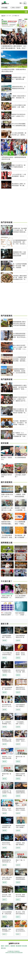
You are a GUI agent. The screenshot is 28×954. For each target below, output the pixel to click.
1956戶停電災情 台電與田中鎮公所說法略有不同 (7, 654)
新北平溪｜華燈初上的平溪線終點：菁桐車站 (20, 896)
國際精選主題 (6, 542)
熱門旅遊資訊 (6, 315)
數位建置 (24, 946)
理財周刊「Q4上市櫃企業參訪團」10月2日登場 (7, 758)
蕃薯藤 (5, 3)
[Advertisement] (14, 206)
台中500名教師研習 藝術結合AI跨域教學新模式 (7, 689)
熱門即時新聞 (6, 222)
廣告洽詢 (3, 948)
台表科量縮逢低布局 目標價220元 (20, 706)
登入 (21, 3)
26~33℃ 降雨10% (12, 15)
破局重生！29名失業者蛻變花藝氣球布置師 (6, 740)
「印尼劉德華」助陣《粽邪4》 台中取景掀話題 (20, 723)
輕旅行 (4, 899)
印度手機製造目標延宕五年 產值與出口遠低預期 (20, 637)
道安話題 (5, 443)
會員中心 (7, 946)
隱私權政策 (19, 946)
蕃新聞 (4, 640)
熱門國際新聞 (6, 379)
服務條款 (13, 946)
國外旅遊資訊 (6, 482)
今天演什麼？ (6, 581)
